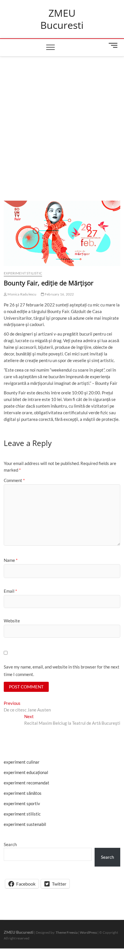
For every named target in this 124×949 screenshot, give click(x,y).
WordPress (88, 932)
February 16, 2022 (59, 294)
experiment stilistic (23, 273)
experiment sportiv (22, 803)
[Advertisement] (62, 121)
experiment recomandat (26, 782)
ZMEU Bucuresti (62, 19)
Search (10, 844)
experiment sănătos (23, 793)
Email (10, 591)
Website (12, 620)
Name (11, 560)
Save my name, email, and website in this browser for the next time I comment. (61, 670)
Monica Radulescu (21, 294)
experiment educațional (26, 772)
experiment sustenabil (25, 824)
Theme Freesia (67, 932)
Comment (14, 480)
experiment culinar (22, 762)
